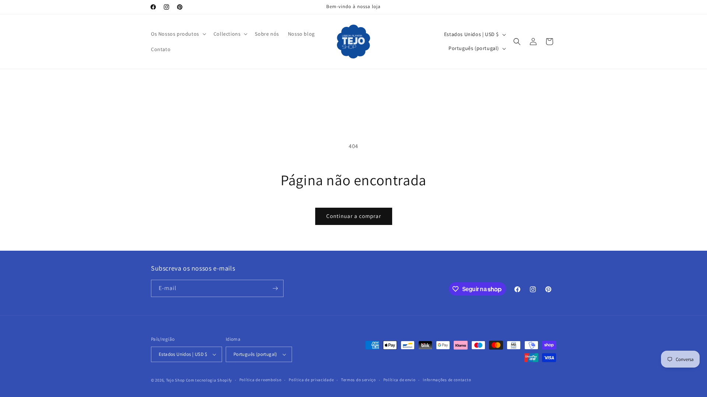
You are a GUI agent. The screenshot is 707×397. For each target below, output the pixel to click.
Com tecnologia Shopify (209, 380)
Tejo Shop (175, 380)
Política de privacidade (311, 379)
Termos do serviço (358, 379)
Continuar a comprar (353, 215)
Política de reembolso (260, 379)
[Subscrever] (275, 288)
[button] (178, 34)
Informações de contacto (447, 379)
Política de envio (399, 379)
